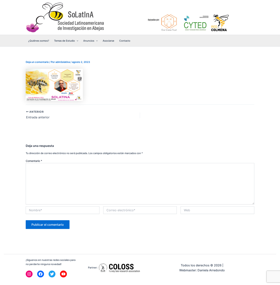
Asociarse (108, 40)
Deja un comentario (37, 61)
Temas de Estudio (64, 40)
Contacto (124, 40)
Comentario (34, 160)
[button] (76, 40)
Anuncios (88, 40)
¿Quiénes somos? (38, 40)
